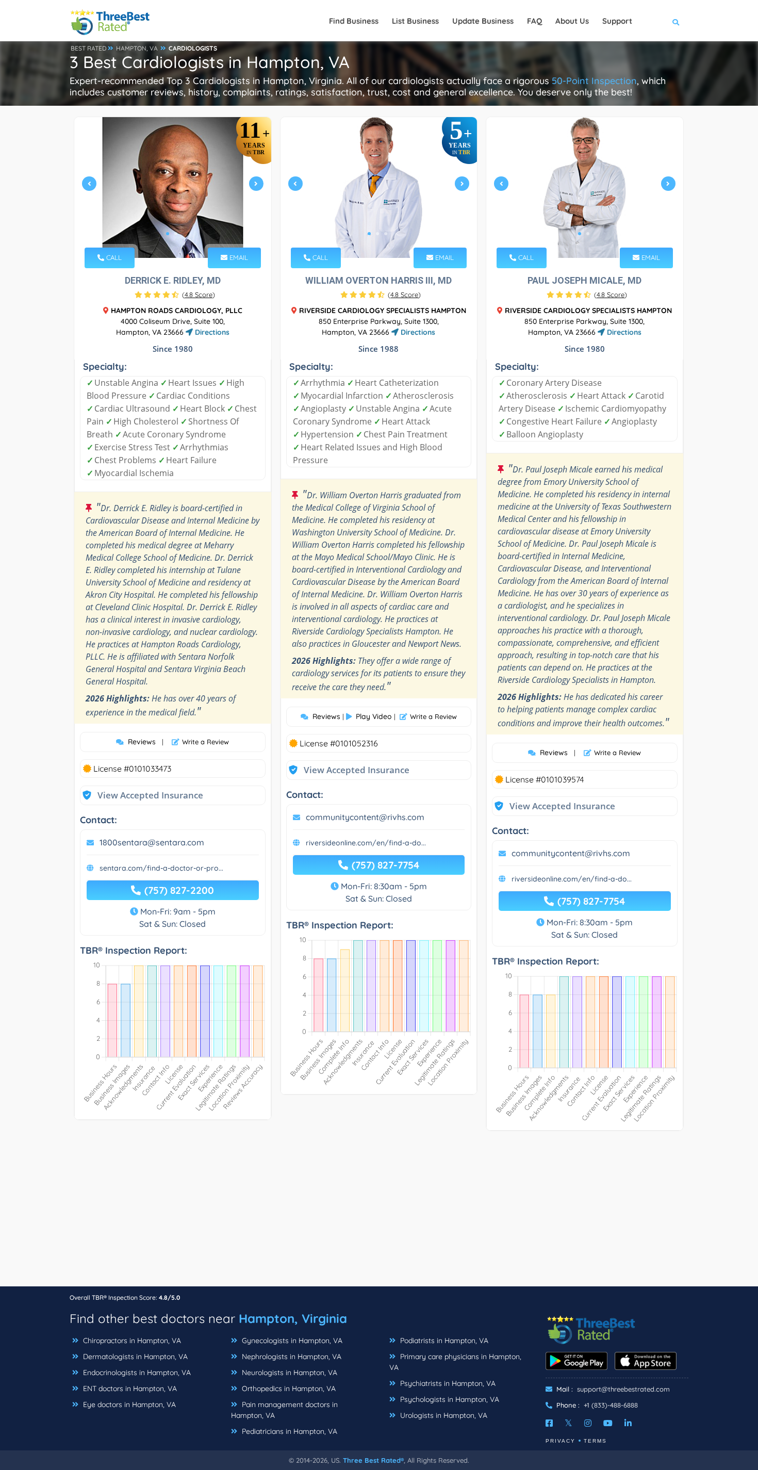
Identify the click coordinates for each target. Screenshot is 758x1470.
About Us (572, 21)
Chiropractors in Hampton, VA (131, 1340)
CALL (113, 257)
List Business (415, 21)
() (198, 294)
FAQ (534, 21)
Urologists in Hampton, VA (442, 1415)
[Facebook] (549, 1423)
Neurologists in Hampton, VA (288, 1372)
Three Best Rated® (373, 1460)
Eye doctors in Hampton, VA (128, 1404)
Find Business (353, 21)
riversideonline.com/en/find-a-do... (366, 842)
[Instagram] (587, 1423)
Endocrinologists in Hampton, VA (136, 1372)
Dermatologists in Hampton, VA (134, 1356)
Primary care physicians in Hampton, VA (455, 1362)
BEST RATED (89, 48)
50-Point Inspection (594, 81)
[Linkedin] (628, 1423)
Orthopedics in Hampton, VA (288, 1388)
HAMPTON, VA (137, 48)
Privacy (560, 1441)
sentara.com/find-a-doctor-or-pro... (161, 868)
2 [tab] (175, 233)
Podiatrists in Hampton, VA (443, 1340)
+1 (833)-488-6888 (611, 1405)
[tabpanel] (172, 187)
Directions (211, 332)
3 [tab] (385, 233)
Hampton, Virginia (293, 1318)
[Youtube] (608, 1423)
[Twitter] (568, 1423)
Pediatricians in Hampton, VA (288, 1431)
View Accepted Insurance (140, 795)
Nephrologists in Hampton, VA (290, 1356)
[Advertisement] (379, 1213)
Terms (595, 1441)
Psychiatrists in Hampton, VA (447, 1383)
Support (617, 21)
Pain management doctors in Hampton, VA (284, 1410)
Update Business (483, 21)
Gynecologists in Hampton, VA (291, 1340)
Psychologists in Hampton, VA (448, 1399)
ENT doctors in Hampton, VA (129, 1388)
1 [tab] (167, 233)
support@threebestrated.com (623, 1389)
